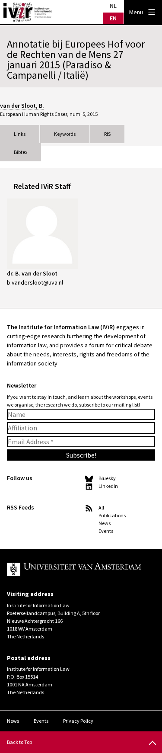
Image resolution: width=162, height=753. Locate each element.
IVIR (27, 12)
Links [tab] (19, 134)
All (101, 507)
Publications (112, 515)
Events (105, 531)
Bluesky (107, 478)
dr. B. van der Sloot (32, 273)
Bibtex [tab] (20, 152)
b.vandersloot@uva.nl (35, 282)
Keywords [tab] (65, 134)
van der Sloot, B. (22, 105)
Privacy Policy (78, 721)
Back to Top (19, 742)
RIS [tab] (107, 134)
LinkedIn (108, 486)
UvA (74, 570)
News (104, 523)
